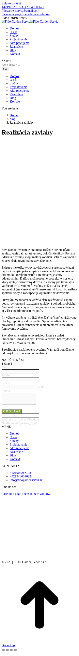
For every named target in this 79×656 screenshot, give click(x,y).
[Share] (7, 650)
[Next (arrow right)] (7, 653)
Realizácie (16, 451)
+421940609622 (33, 7)
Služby (14, 441)
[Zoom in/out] (15, 650)
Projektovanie (18, 444)
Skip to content (11, 3)
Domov (14, 433)
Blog (13, 455)
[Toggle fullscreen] (11, 650)
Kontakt (15, 459)
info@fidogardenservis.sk (26, 480)
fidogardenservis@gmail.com (20, 10)
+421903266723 (12, 7)
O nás (13, 437)
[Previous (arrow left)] (3, 653)
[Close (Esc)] (3, 650)
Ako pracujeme (19, 448)
